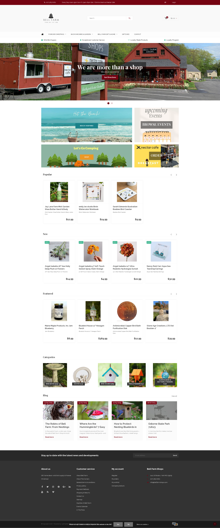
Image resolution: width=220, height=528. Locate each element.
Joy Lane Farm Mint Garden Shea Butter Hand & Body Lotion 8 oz (57, 208)
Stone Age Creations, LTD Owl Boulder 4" (160, 327)
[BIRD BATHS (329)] (55, 375)
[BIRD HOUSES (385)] (110, 375)
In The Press (81, 510)
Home (42, 34)
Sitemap (79, 499)
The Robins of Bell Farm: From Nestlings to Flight (57, 425)
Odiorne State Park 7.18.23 (159, 425)
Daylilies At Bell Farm (84, 503)
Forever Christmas (56, 34)
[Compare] (165, 2)
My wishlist (115, 482)
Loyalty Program (172, 40)
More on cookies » (143, 524)
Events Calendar (82, 506)
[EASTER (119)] (82, 375)
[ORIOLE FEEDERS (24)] (137, 375)
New (45, 233)
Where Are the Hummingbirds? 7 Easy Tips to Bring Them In (92, 425)
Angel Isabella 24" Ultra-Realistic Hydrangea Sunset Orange (125, 267)
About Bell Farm (82, 475)
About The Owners (83, 479)
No (128, 524)
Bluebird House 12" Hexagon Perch (91, 327)
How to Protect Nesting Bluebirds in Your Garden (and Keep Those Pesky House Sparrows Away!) (127, 425)
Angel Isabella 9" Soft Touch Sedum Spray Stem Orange (91, 267)
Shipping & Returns (83, 493)
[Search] (129, 18)
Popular (47, 174)
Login (174, 2)
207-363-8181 (51, 2)
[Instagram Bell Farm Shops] (53, 486)
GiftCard (125, 34)
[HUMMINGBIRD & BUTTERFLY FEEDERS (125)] (165, 375)
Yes (118, 524)
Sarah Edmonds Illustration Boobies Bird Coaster (125, 208)
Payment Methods (83, 489)
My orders (115, 479)
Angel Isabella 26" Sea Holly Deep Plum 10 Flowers (57, 267)
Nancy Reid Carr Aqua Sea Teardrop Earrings (158, 267)
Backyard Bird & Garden (81, 34)
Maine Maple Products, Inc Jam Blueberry (59, 327)
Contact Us (80, 496)
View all (174, 396)
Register (114, 475)
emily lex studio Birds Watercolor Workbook (89, 208)
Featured (48, 293)
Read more (49, 437)
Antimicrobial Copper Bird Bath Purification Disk (127, 327)
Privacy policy (81, 486)
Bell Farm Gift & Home (106, 34)
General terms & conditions (86, 482)
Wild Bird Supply (50, 40)
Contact (137, 34)
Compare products (118, 486)
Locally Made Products (139, 40)
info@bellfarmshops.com (159, 482)
